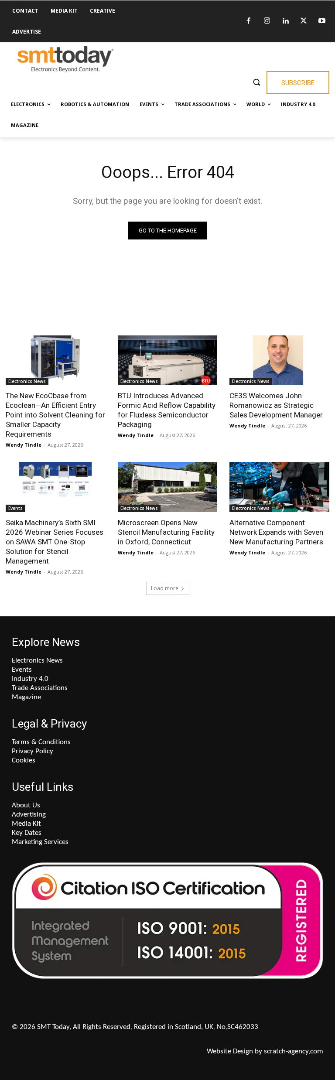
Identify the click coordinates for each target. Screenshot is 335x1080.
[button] (256, 82)
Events (15, 508)
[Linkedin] (285, 21)
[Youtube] (322, 21)
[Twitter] (304, 21)
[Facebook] (249, 21)
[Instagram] (267, 21)
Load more (164, 588)
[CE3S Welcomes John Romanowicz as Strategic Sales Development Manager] (279, 360)
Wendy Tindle (23, 444)
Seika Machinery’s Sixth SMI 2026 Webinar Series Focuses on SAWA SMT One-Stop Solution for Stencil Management (54, 541)
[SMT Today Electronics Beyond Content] (65, 59)
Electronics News (27, 381)
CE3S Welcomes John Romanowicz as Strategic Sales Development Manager (276, 405)
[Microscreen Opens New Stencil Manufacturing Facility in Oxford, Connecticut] (168, 487)
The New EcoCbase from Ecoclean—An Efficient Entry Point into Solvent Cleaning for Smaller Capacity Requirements (55, 414)
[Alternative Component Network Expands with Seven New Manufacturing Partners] (279, 487)
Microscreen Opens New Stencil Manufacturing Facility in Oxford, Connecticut (166, 532)
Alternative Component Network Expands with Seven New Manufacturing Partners (276, 532)
